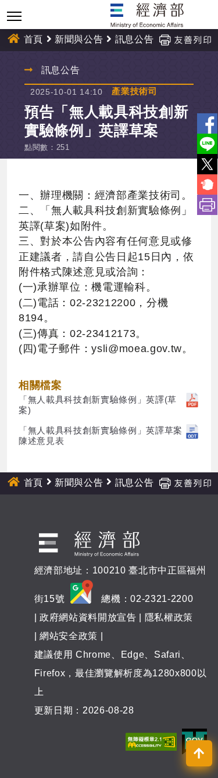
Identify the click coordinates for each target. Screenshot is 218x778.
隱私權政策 (169, 617)
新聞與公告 (79, 39)
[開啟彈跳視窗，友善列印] (185, 39)
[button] (199, 753)
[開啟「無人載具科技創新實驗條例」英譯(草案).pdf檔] (192, 399)
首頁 (33, 39)
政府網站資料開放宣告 (88, 617)
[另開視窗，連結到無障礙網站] (151, 741)
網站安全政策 (69, 636)
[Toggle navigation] (14, 16)
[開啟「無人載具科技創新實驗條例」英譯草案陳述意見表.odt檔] (192, 430)
